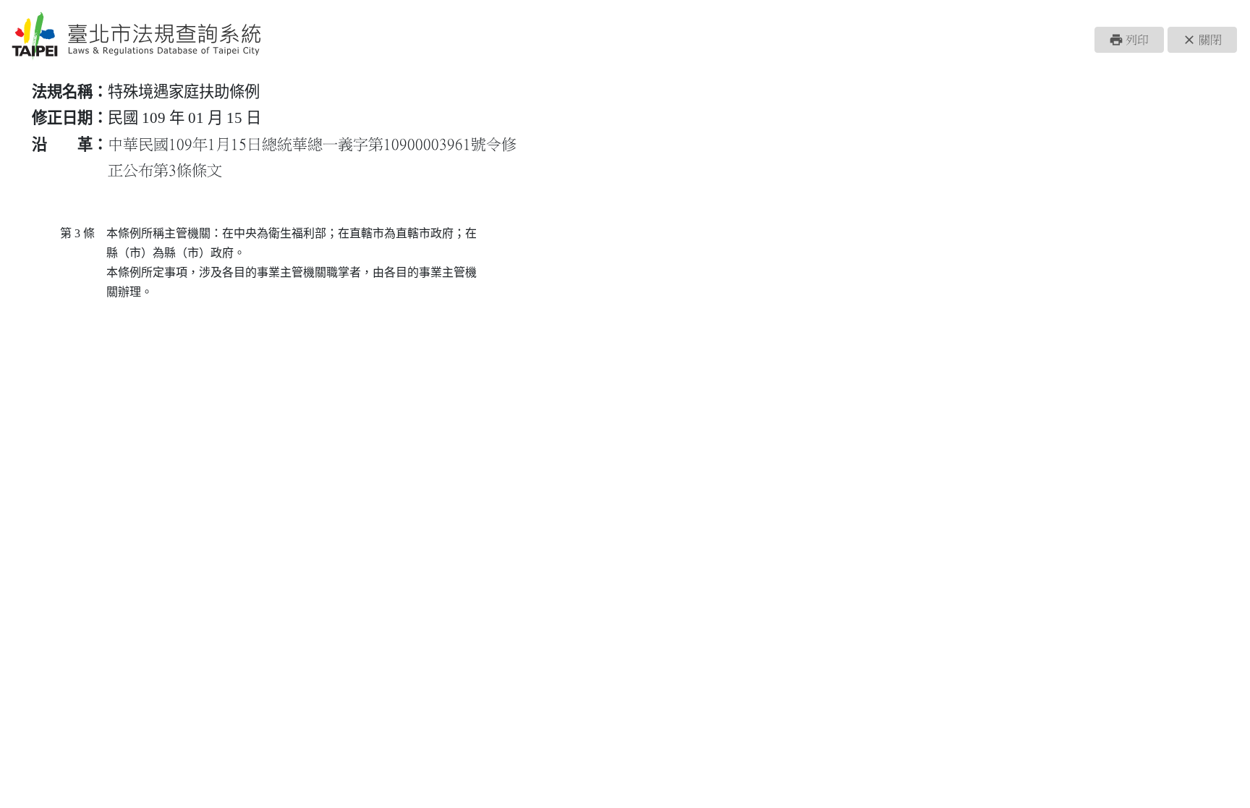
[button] (1129, 40)
